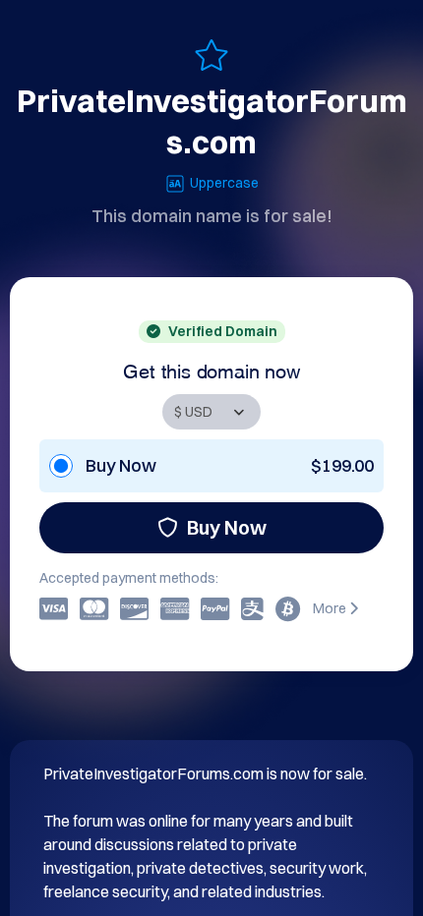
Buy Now (227, 527)
